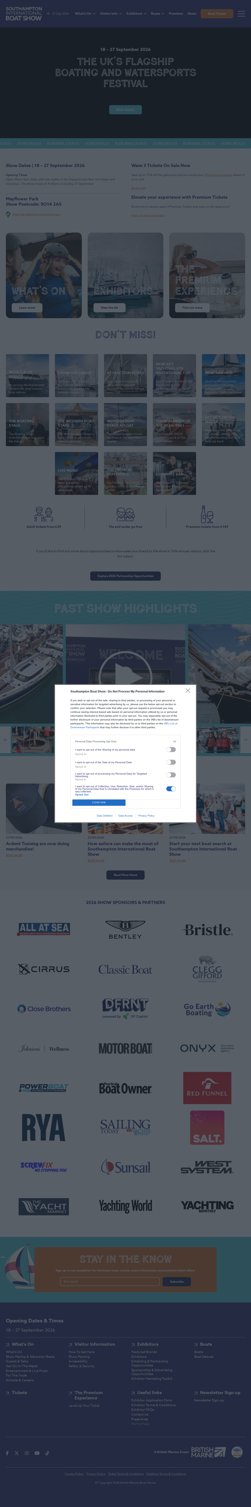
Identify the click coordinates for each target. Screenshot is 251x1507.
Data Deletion (105, 815)
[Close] (189, 691)
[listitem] (125, 741)
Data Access (125, 815)
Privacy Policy (146, 815)
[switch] (171, 749)
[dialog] (125, 754)
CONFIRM (99, 802)
